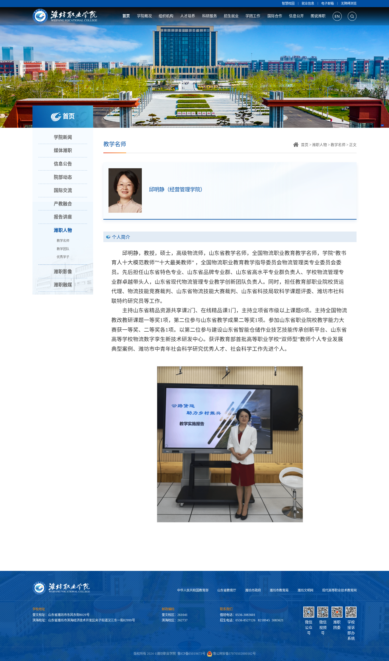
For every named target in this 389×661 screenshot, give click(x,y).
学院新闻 (63, 137)
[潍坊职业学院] (65, 16)
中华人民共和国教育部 (192, 590)
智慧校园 (288, 3)
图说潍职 (318, 16)
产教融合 (63, 203)
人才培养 (187, 16)
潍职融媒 (63, 284)
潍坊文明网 (305, 590)
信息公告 (63, 163)
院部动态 (63, 177)
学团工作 (252, 16)
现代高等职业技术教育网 (339, 590)
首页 (126, 16)
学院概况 (144, 16)
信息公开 (296, 16)
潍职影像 (63, 271)
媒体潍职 (63, 150)
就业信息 (308, 3)
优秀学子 (63, 257)
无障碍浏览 (349, 3)
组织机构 (166, 16)
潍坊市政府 (253, 590)
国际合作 (274, 16)
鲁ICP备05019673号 (191, 653)
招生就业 (231, 16)
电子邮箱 (327, 3)
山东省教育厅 (226, 590)
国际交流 (63, 190)
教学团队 (63, 249)
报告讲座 (63, 216)
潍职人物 (63, 230)
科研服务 (209, 16)
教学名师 (63, 240)
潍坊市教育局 (279, 590)
